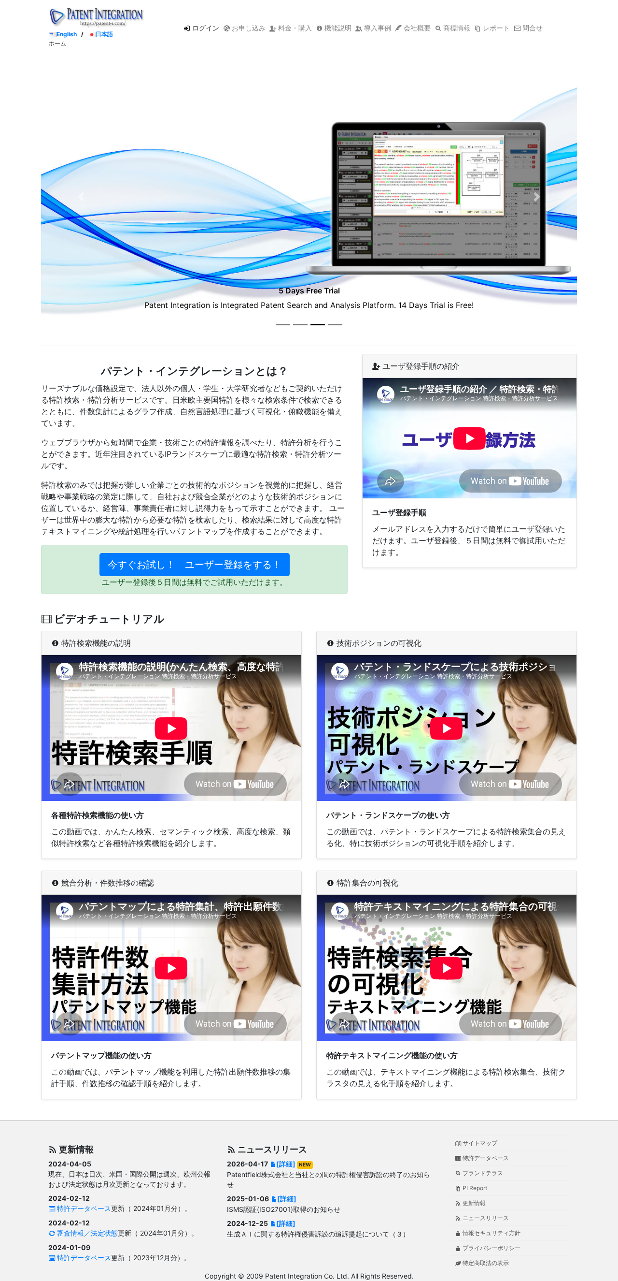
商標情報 (455, 28)
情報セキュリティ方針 (490, 1233)
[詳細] (285, 1164)
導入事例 (376, 28)
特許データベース (83, 1208)
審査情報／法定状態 (86, 1233)
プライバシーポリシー (490, 1248)
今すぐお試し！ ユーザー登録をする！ (194, 564)
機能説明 (337, 28)
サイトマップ (479, 1143)
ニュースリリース (485, 1218)
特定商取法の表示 (485, 1262)
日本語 (104, 34)
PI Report (474, 1188)
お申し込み (248, 28)
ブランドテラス (482, 1173)
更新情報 (473, 1203)
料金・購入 (294, 28)
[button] (81, 197)
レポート (495, 28)
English (66, 34)
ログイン (204, 28)
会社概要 (416, 28)
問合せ (531, 28)
